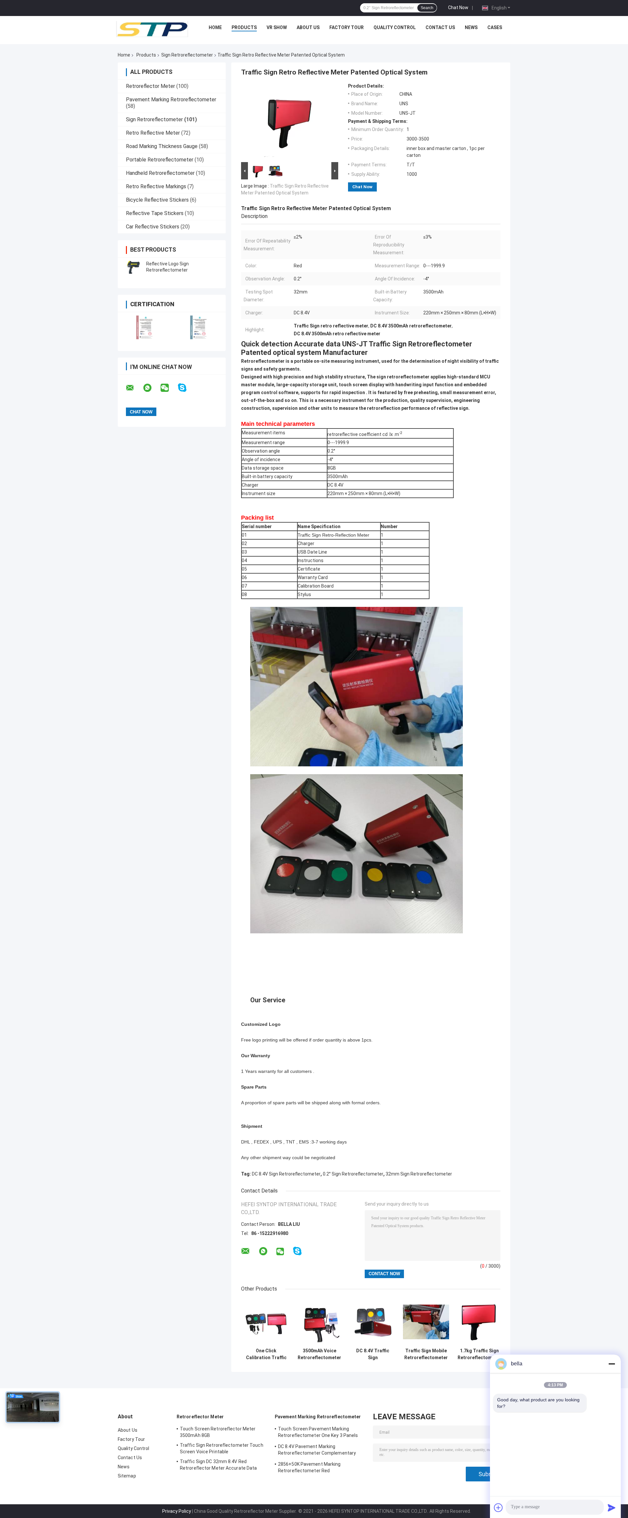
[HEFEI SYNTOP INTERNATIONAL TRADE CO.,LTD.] (152, 29)
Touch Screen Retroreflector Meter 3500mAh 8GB (217, 1432)
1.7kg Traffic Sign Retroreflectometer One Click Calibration (479, 1354)
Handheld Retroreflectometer (160, 173)
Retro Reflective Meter (153, 133)
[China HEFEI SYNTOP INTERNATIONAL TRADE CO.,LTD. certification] (145, 327)
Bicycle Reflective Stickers (157, 200)
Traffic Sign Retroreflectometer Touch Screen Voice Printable (221, 1448)
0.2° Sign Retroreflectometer (353, 1173)
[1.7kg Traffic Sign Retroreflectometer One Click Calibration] (479, 1322)
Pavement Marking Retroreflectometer (171, 99)
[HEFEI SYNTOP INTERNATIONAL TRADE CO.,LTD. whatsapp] (151, 388)
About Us (308, 27)
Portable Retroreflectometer (159, 160)
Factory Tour (346, 27)
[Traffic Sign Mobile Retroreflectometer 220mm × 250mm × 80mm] (426, 1322)
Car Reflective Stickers (152, 227)
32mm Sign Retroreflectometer (419, 1173)
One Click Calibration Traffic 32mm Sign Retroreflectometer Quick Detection (266, 1354)
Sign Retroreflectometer (187, 55)
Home (215, 27)
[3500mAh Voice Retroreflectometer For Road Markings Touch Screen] (319, 1322)
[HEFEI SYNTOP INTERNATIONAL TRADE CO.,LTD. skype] (186, 387)
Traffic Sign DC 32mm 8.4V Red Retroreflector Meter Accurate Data (218, 1465)
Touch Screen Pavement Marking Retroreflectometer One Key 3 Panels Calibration (318, 1433)
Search (427, 8)
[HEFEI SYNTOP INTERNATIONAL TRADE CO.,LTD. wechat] (169, 388)
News (471, 27)
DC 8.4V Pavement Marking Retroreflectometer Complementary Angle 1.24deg (317, 1451)
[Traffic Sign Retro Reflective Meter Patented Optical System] (287, 121)
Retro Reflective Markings (156, 186)
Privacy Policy (176, 1511)
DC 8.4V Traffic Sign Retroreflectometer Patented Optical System (372, 1354)
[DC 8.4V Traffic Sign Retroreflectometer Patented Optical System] (373, 1322)
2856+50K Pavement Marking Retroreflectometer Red (309, 1467)
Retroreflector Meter (150, 86)
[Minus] (612, 1364)
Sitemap (127, 1475)
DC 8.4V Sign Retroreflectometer (286, 1173)
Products (244, 27)
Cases (494, 27)
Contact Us (440, 27)
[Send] (611, 1507)
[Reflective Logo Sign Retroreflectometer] (132, 267)
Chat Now (458, 7)
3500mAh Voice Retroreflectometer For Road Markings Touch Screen (319, 1354)
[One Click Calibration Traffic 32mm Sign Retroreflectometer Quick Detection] (266, 1322)
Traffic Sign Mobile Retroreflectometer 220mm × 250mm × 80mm (426, 1354)
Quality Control (395, 27)
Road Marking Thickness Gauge (162, 146)
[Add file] (498, 1507)
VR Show (277, 27)
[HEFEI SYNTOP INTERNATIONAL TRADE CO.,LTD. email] (134, 388)
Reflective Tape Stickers (154, 213)
